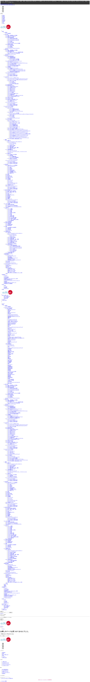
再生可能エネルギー (11, 374)
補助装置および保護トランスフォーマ (14, 259)
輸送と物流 (10, 383)
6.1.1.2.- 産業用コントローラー (15, 110)
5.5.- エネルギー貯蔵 (9, 98)
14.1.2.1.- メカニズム (13, 235)
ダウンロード (4, 603)
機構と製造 (10, 350)
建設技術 (9, 365)
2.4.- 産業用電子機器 (9, 44)
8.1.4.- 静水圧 (10, 169)
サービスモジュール (9, 564)
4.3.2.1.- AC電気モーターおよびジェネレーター (17, 69)
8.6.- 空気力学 (8, 495)
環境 (7, 273)
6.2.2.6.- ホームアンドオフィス (15, 126)
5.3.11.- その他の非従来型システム (13, 96)
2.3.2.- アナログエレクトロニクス (13, 39)
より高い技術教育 (9, 308)
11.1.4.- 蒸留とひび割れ (12, 212)
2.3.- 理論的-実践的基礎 (10, 37)
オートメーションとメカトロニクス (14, 382)
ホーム (3, 303)
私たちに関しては (5, 604)
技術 (3, 598)
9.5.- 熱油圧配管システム (10, 194)
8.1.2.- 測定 (9, 167)
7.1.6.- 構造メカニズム (11, 148)
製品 (3, 304)
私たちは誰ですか (7, 296)
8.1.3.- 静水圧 (10, 168)
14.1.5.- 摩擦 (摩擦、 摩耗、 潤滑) (13, 239)
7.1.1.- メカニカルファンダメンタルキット (15, 141)
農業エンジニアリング (11, 324)
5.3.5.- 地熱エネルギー (11, 90)
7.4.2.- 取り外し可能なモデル (12, 162)
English (3, 15)
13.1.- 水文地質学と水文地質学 (11, 227)
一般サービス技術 (11, 380)
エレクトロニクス (11, 344)
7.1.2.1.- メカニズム (13, 143)
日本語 (3, 18)
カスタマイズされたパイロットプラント (11, 263)
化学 (8, 318)
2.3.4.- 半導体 (10, 41)
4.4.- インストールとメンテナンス (11, 72)
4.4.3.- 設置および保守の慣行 (12, 75)
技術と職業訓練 (8, 343)
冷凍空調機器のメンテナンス (13, 257)
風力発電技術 (10, 377)
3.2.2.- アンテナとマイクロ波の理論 (14, 53)
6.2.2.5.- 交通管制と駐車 (14, 125)
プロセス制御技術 (11, 379)
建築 (8, 326)
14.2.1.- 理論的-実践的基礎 (12, 560)
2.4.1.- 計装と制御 (11, 45)
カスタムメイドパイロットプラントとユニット (12, 280)
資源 (3, 655)
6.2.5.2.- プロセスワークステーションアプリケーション (19, 131)
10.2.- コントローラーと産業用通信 (12, 205)
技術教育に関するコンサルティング (10, 282)
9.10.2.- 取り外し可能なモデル (13, 201)
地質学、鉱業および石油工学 (13, 321)
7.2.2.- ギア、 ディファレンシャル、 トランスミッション (17, 151)
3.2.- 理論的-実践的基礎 (10, 51)
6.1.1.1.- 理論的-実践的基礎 (14, 109)
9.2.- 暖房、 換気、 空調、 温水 (11, 191)
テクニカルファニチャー (10, 260)
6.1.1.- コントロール (11, 108)
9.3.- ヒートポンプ (9, 192)
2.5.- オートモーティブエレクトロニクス (13, 48)
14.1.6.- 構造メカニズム (12, 240)
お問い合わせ (4, 609)
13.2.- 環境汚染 (8, 228)
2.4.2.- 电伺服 (10, 46)
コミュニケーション (11, 345)
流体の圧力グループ (11, 258)
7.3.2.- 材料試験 (10, 155)
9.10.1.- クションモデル (12, 200)
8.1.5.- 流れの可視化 (11, 170)
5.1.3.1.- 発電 (12, 81)
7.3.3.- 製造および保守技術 (12, 158)
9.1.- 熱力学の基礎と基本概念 (11, 190)
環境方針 (3, 673)
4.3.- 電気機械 (8, 414)
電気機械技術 (10, 366)
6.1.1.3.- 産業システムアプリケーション (16, 111)
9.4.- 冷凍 (7, 193)
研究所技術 (10, 381)
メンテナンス (10, 359)
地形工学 (9, 310)
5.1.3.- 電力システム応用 (12, 80)
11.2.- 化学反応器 (9, 221)
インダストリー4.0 (5, 665)
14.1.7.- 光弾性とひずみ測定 (12, 241)
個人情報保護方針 (5, 669)
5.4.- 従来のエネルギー (10, 97)
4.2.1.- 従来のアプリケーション (13, 409)
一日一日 (5, 275)
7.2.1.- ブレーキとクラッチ (12, 150)
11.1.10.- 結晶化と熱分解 (12, 218)
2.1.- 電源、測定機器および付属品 (11, 35)
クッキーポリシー (5, 670)
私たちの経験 (6, 297)
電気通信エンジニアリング (12, 341)
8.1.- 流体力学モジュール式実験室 (11, 165)
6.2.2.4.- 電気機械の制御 (14, 124)
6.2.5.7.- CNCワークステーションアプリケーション (18, 136)
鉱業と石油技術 (10, 372)
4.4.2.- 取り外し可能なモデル (12, 74)
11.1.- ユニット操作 (9, 208)
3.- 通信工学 (6, 49)
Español (3, 16)
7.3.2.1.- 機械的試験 (13, 156)
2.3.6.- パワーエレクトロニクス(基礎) (14, 43)
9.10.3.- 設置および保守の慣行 (13, 202)
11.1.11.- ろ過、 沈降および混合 (13, 219)
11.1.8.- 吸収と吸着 (11, 216)
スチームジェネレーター (12, 565)
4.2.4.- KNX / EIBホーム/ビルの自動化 (14, 412)
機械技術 (9, 376)
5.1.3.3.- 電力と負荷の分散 (14, 83)
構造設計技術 (10, 367)
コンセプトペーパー (5, 662)
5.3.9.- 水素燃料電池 (11, 94)
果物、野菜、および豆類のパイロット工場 (15, 272)
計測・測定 (8, 261)
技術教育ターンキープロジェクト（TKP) (11, 278)
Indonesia (3, 19)
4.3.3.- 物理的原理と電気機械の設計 (14, 71)
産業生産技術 (10, 368)
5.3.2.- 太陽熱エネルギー (12, 87)
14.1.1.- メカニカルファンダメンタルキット (15, 233)
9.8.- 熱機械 (8, 197)
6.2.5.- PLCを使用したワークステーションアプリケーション (18, 129)
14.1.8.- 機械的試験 (11, 242)
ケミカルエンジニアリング (12, 319)
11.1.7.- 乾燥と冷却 (11, 215)
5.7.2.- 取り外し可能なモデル (12, 104)
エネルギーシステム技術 (12, 371)
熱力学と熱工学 (8, 265)
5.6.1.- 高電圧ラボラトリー (12, 100)
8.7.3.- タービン (10, 499)
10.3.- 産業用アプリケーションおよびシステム (13, 206)
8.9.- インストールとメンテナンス (11, 503)
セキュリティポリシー (6, 672)
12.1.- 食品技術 (8, 223)
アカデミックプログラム (8, 307)
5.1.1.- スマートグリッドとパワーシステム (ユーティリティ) (18, 78)
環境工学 (9, 313)
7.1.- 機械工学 (8, 140)
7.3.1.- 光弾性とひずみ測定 (12, 154)
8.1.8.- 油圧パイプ (11, 173)
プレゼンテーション (5, 663)
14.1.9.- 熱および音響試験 (12, 243)
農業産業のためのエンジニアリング (14, 316)
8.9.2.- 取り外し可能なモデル (12, 505)
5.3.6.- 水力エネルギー (11, 91)
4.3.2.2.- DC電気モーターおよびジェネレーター (18, 70)
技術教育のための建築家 (8, 283)
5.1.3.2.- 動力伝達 (12, 82)
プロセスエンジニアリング (12, 320)
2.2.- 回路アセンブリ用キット (11, 36)
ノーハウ (5, 286)
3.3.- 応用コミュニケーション (11, 54)
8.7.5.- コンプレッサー (11, 501)
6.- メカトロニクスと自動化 (8, 106)
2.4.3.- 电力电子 (10, 47)
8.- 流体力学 (6, 164)
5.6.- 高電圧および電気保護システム (12, 99)
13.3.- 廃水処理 (8, 229)
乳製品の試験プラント (11, 268)
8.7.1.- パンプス (10, 497)
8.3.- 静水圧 (8, 175)
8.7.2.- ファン (10, 498)
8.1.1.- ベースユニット (11, 166)
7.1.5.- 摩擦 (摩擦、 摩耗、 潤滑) (13, 147)
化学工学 (7, 266)
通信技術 (9, 375)
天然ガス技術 (10, 373)
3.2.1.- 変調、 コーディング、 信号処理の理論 (15, 52)
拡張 (5, 285)
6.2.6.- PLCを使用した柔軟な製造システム (15, 138)
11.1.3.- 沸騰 (10, 211)
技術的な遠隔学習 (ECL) (8, 279)
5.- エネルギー (6, 76)
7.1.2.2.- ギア (12, 144)
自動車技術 (10, 348)
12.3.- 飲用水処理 (9, 225)
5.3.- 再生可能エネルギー (10, 85)
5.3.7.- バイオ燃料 (11, 92)
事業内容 (3, 652)
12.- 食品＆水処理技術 (7, 222)
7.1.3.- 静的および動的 (11, 145)
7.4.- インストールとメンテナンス (11, 160)
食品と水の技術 (8, 267)
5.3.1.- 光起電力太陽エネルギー (13, 86)
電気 (8, 346)
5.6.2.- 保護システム (11, 101)
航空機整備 (10, 361)
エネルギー (8, 264)
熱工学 (9, 342)
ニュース (3, 608)
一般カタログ (4, 661)
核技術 (9, 378)
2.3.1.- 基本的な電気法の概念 (12, 38)
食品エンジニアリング (11, 309)
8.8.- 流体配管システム (10, 502)
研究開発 (5, 287)
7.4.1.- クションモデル (11, 161)
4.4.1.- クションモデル (11, 73)
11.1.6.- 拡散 (10, 214)
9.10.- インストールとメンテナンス (12, 199)
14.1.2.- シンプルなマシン (12, 234)
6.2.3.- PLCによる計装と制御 (12, 127)
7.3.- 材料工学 (8, 153)
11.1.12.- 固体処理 (11, 220)
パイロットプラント (7, 597)
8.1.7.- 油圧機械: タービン (12, 172)
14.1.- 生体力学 (8, 232)
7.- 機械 (5, 139)
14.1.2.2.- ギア (12, 236)
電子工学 (9, 325)
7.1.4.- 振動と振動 (11, 146)
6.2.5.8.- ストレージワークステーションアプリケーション (19, 137)
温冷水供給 (10, 256)
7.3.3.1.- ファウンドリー (14, 159)
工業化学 (9, 354)
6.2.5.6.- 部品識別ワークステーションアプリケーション (19, 135)
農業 (8, 357)
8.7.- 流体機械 (8, 496)
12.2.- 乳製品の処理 (9, 224)
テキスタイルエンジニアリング (13, 315)
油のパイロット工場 (11, 271)
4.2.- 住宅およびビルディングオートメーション (14, 408)
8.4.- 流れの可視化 (9, 176)
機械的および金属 (11, 351)
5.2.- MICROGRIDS (9, 84)
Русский (3, 17)
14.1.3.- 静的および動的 (12, 237)
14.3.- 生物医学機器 (9, 562)
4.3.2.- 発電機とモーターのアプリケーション (15, 68)
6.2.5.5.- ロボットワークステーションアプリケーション (19, 134)
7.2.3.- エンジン (10, 152)
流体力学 (9, 352)
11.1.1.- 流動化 (10, 209)
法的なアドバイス (5, 671)
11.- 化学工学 (6, 207)
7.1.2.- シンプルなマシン (12, 142)
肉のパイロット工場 (11, 269)
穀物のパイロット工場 (11, 270)
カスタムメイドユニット (8, 596)
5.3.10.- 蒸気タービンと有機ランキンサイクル (15, 95)
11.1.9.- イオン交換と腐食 (12, 217)
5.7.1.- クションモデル (11, 103)
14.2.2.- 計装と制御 (11, 561)
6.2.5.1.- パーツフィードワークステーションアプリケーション (20, 130)
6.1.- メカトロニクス (9, 107)
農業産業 (9, 358)
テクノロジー (10, 364)
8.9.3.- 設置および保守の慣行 (12, 506)
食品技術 (9, 356)
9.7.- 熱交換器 (8, 196)
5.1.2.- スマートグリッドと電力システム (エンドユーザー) (17, 79)
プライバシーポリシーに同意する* (7, 678)
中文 (3, 22)
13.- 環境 (5, 226)
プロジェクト (6, 276)
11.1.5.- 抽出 (10, 213)
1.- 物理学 (5, 32)
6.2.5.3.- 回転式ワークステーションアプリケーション (18, 132)
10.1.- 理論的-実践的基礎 (10, 204)
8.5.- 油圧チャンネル (9, 177)
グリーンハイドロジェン (6, 664)
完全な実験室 (6, 277)
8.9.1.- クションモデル (11, 504)
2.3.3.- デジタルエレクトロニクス (13, 40)
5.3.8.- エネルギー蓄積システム (13, 93)
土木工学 (9, 349)
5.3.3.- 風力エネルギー (11, 88)
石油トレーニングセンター (12, 322)
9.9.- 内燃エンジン (9, 198)
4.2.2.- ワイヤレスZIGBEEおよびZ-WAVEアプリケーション (18, 410)
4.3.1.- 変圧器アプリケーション (13, 415)
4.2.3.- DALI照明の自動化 (12, 411)
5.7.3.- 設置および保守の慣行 (12, 105)
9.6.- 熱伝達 (8, 195)
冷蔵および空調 (10, 353)
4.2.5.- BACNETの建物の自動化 (13, 413)
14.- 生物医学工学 (7, 231)
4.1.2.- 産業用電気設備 (11, 407)
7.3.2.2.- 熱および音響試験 (14, 157)
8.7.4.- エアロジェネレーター (12, 500)
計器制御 (9, 362)
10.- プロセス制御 (7, 203)
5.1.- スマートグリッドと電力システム (12, 77)
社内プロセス (6, 288)
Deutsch (3, 21)
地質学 (9, 311)
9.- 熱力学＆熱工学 (7, 507)
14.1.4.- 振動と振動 (11, 238)
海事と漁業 (10, 360)
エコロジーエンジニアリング (13, 314)
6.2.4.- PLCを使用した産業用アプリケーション (15, 128)
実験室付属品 (6, 563)
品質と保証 (6, 298)
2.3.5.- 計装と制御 (11, 42)
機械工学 (9, 317)
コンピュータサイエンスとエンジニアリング (15, 327)
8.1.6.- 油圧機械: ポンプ (12, 171)
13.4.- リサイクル (9, 230)
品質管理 (9, 370)
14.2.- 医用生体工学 (9, 559)
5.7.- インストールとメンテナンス (11, 102)
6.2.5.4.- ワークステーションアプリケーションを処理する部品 (20, 133)
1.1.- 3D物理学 (8, 33)
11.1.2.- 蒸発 (10, 210)
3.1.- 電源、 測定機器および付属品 (11, 50)
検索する (11, 612)
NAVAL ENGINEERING (12, 323)
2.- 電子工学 (6, 34)
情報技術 (9, 369)
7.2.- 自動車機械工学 (9, 149)
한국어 (3, 23)
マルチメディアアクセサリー (11, 262)
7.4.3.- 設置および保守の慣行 (12, 163)
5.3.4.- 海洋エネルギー (11, 89)
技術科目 (5, 281)
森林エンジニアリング (11, 312)
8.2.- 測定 (7, 174)
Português (3, 20)
